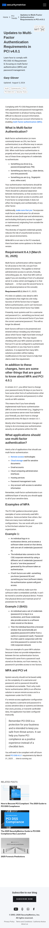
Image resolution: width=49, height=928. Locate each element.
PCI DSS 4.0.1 (16, 755)
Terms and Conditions (24, 922)
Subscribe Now (24, 899)
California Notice (39, 922)
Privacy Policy (9, 922)
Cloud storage (17, 460)
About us (24, 924)
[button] (44, 5)
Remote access (17, 457)
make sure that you (24, 210)
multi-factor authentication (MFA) (27, 122)
